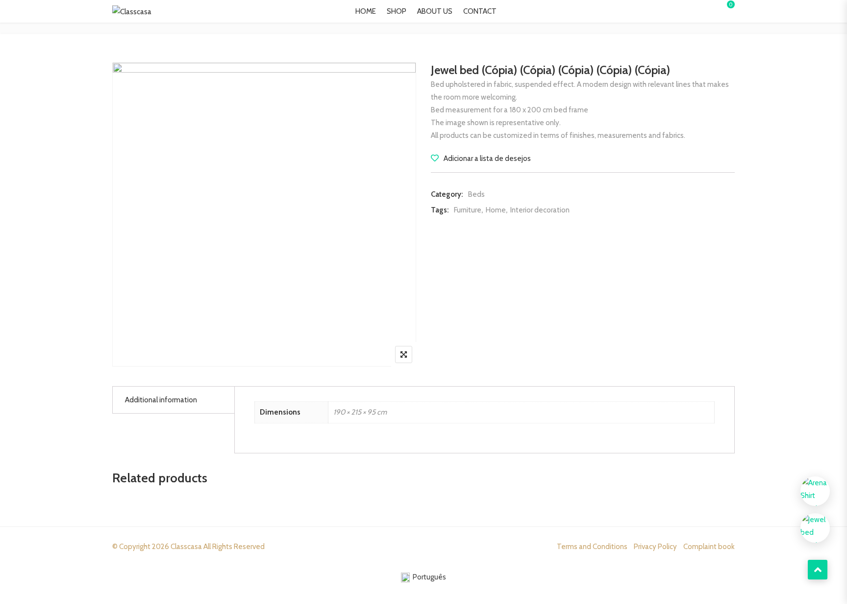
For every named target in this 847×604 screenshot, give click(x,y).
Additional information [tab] (161, 399)
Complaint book (709, 546)
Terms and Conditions (592, 546)
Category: (447, 194)
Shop (396, 11)
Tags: (439, 210)
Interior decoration (540, 210)
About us (434, 11)
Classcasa (186, 546)
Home (365, 11)
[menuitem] (423, 577)
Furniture (467, 210)
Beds (476, 194)
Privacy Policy (655, 546)
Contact (480, 11)
